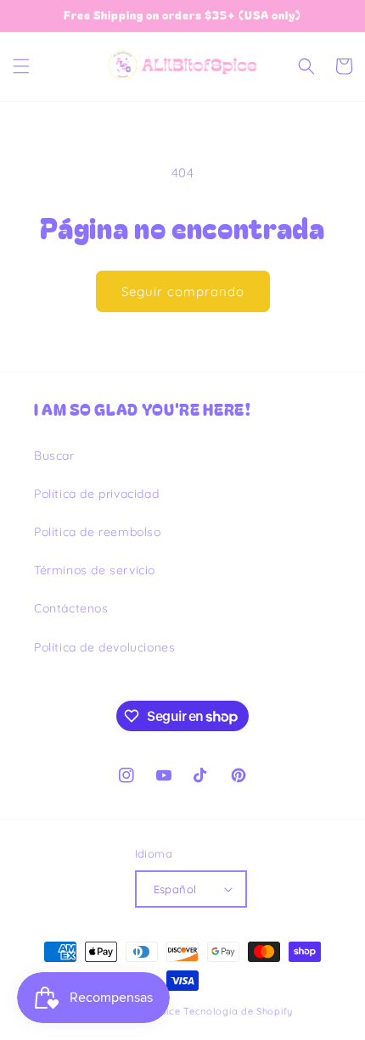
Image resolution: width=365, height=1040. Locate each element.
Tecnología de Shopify (238, 1011)
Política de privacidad (96, 493)
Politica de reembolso (97, 532)
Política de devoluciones (104, 647)
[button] (21, 66)
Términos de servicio (94, 570)
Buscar (54, 455)
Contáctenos (71, 608)
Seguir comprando (182, 291)
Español (175, 889)
